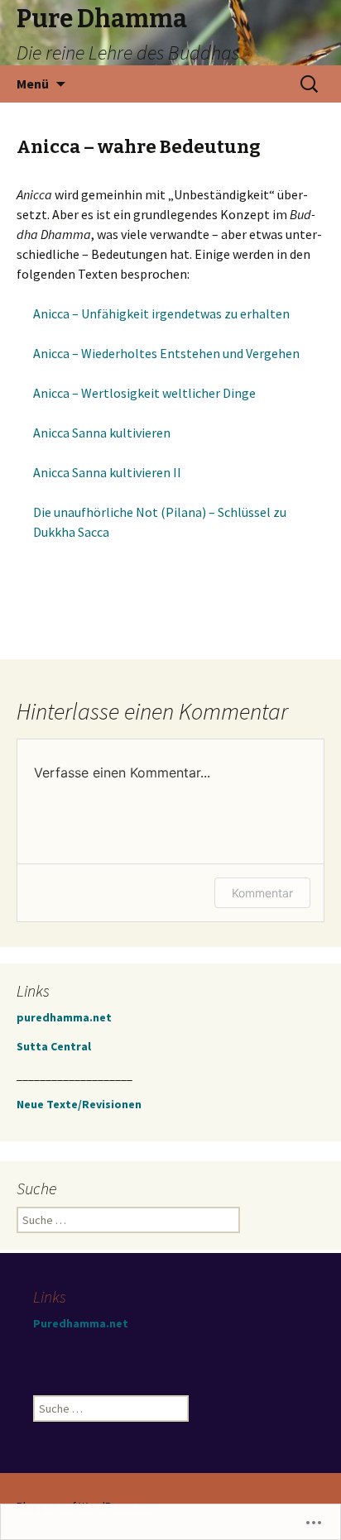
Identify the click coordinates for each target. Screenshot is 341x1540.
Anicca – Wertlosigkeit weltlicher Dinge (144, 393)
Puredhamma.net (80, 1323)
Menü (33, 83)
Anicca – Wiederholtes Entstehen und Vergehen (166, 353)
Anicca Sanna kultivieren (101, 432)
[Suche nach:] (310, 84)
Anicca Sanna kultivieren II (107, 472)
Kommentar (262, 893)
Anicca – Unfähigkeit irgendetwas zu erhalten (161, 313)
